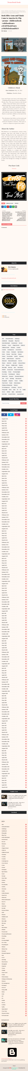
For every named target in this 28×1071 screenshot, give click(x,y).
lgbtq (13, 391)
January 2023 (14, 517)
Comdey (18, 347)
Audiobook (4, 340)
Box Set (20, 343)
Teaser (16, 380)
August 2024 (14, 473)
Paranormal (10, 369)
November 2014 (14, 741)
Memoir (8, 365)
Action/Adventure (9, 338)
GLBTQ (15, 356)
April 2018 (14, 647)
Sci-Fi (7, 378)
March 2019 (14, 622)
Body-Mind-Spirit (6, 343)
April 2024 (14, 483)
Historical (4, 360)
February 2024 (14, 487)
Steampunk (4, 380)
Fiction (3, 356)
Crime (3, 351)
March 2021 (14, 567)
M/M (3, 365)
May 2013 (14, 782)
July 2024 (14, 476)
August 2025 (14, 446)
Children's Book (9, 203)
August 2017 (14, 666)
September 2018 (14, 636)
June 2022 (14, 533)
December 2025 (14, 437)
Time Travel (4, 383)
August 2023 (14, 501)
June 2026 (14, 423)
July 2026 (14, 421)
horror (3, 391)
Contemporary (11, 349)
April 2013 (14, 785)
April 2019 (14, 620)
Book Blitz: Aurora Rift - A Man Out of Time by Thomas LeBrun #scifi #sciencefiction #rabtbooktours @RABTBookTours (16, 804)
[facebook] (4, 414)
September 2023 (14, 499)
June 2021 (14, 560)
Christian (13, 347)
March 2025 (14, 457)
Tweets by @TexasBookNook (8, 278)
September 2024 (14, 471)
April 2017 (14, 675)
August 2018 (14, 638)
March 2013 (14, 787)
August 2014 (14, 748)
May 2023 (14, 508)
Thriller (21, 380)
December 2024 (14, 464)
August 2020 (14, 583)
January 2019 (14, 627)
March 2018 (14, 650)
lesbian (8, 391)
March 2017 (14, 677)
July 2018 (14, 640)
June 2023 (14, 505)
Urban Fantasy (17, 383)
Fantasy (20, 354)
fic (20, 389)
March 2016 (14, 705)
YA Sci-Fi (20, 387)
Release (18, 374)
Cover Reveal (18, 349)
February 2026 (14, 432)
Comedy (4, 349)
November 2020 (14, 576)
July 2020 (14, 586)
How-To (20, 360)
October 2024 (14, 469)
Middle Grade (14, 365)
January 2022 (14, 544)
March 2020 (14, 595)
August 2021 (14, 556)
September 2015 (14, 718)
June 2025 (14, 451)
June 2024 (14, 478)
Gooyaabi (14, 1069)
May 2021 (14, 563)
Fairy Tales (14, 354)
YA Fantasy (13, 387)
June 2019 (14, 615)
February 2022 (14, 542)
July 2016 (14, 695)
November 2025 (14, 439)
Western (16, 385)
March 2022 (14, 540)
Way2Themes (15, 1067)
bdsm (10, 389)
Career (9, 345)
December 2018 (14, 629)
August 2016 (14, 693)
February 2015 (14, 734)
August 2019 (14, 611)
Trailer (10, 383)
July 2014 (14, 750)
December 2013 (14, 766)
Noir (15, 367)
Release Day (4, 376)
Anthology (17, 338)
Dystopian (13, 351)
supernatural (18, 391)
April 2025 (14, 455)
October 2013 (14, 771)
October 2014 (14, 743)
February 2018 (14, 652)
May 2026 (14, 425)
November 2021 (14, 549)
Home (2, 10)
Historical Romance (12, 360)
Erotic (3, 354)
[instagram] (17, 414)
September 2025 (14, 444)
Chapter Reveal (16, 345)
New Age (10, 367)
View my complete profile (13, 268)
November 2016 (14, 686)
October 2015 (14, 716)
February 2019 (14, 624)
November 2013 (14, 769)
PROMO (6, 10)
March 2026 (14, 430)
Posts (4, 316)
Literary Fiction (21, 363)
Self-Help (12, 378)
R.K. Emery (4, 31)
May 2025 (14, 453)
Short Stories (18, 378)
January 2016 (14, 709)
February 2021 (14, 570)
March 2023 (14, 512)
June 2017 (14, 670)
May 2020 (14, 590)
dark (14, 389)
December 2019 (14, 602)
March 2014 (14, 759)
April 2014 (14, 757)
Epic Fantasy (20, 351)
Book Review (14, 343)
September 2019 (14, 608)
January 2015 (14, 737)
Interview (9, 363)
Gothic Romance (10, 358)
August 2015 (14, 721)
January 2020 (14, 599)
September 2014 (14, 746)
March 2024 (14, 485)
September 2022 (14, 526)
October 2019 (14, 606)
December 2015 (14, 711)
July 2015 (14, 723)
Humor (3, 363)
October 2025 (14, 441)
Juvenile (14, 363)
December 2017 (14, 657)
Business (4, 345)
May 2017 (14, 673)
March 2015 (14, 732)
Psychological (12, 374)
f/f (17, 389)
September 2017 (14, 663)
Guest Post (18, 358)
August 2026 (14, 419)
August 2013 (14, 776)
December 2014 (14, 739)
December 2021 (14, 547)
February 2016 (14, 707)
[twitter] (11, 414)
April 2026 (14, 428)
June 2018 (14, 643)
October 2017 (14, 661)
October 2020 (14, 579)
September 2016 (14, 691)
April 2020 (14, 592)
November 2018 (14, 631)
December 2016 (14, 684)
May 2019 (14, 618)
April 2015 (14, 730)
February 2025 (14, 460)
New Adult (4, 367)
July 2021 (14, 558)
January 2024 (14, 489)
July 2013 (14, 778)
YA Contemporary (6, 387)
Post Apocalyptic (16, 371)
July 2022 (14, 531)
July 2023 (14, 503)
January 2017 (14, 682)
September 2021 (14, 554)
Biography (11, 340)
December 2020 (14, 574)
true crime (4, 394)
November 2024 (14, 467)
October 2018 (14, 634)
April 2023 (14, 510)
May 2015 (14, 727)
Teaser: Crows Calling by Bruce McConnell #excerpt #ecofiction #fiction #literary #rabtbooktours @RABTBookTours (17, 797)
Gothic (3, 358)
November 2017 (14, 659)
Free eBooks (9, 356)
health (24, 389)
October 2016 (14, 689)
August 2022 (14, 528)
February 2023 (14, 515)
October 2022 (14, 524)
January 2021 (14, 572)
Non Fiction (20, 367)
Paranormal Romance (19, 369)
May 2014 (14, 755)
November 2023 (14, 494)
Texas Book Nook (14, 2)
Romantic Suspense (19, 376)
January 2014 (14, 764)
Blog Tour (17, 340)
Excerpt (8, 354)
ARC (3, 338)
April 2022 (14, 538)
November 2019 (14, 604)
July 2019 (14, 613)
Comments (6, 317)
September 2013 (14, 773)
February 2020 (14, 597)
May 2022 (14, 535)
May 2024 (14, 480)
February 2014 (14, 762)
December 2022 (14, 519)
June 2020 (14, 588)
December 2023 (14, 492)
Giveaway (21, 356)
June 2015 (14, 725)
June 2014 (14, 753)
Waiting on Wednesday (7, 385)
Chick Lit (23, 345)
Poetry (9, 371)
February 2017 (14, 679)
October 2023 (14, 496)
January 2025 (14, 462)
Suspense (11, 380)
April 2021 (14, 565)
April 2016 (14, 702)
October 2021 (14, 551)
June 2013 (14, 780)
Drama (8, 351)
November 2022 (14, 521)
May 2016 (14, 700)
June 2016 (14, 698)
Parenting (4, 371)
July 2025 (14, 448)
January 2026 (14, 435)
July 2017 (14, 668)
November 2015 (14, 714)
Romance (11, 376)
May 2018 (14, 645)
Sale (3, 378)
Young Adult (4, 389)
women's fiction (11, 394)
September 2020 (14, 581)
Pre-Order (4, 374)
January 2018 (14, 654)
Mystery (21, 365)
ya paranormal (20, 394)
